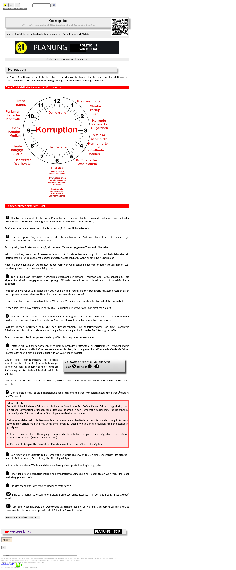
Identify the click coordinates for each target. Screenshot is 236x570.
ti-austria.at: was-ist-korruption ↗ (22, 517)
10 (8, 493)
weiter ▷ (7, 540)
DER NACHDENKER (7, 564)
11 (96, 366)
